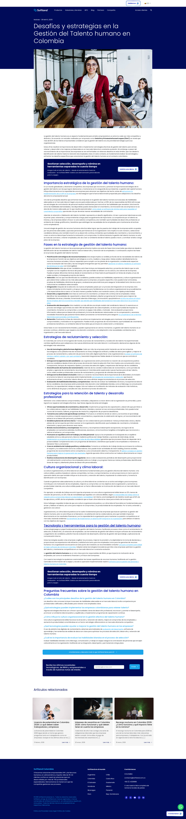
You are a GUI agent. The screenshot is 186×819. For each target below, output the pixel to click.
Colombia (91, 779)
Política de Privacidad (41, 811)
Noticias (37, 20)
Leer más (65, 742)
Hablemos (132, 3)
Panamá (109, 790)
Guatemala (110, 782)
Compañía (111, 10)
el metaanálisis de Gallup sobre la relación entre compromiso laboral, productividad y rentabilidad (91, 496)
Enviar (133, 667)
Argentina (91, 775)
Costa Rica (110, 779)
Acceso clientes (141, 10)
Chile (108, 775)
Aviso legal (53, 811)
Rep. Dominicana (112, 794)
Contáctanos (173, 814)
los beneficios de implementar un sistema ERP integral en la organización (94, 519)
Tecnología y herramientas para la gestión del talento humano (92, 525)
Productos (58, 10)
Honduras (91, 786)
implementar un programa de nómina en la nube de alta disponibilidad (74, 439)
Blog (92, 10)
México (108, 786)
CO (147, 3)
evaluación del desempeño (113, 629)
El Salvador (92, 782)
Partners (100, 10)
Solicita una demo (127, 169)
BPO (86, 10)
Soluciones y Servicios (73, 10)
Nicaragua (91, 790)
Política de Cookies (64, 811)
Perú (89, 794)
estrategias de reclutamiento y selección (107, 377)
